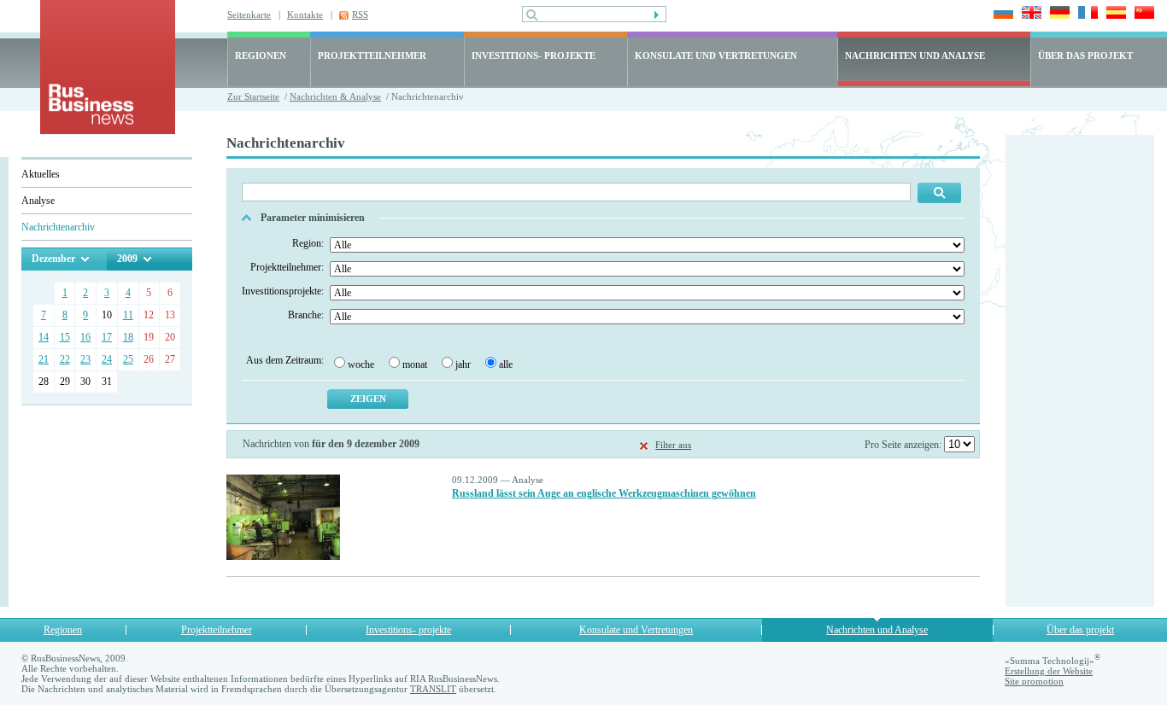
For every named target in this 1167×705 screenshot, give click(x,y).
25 (128, 359)
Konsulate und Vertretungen (636, 630)
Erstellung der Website (1049, 671)
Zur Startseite (253, 96)
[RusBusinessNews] (107, 130)
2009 (127, 259)
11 (128, 315)
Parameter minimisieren (313, 218)
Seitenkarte (249, 14)
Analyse (38, 201)
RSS (360, 14)
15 (65, 337)
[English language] (1029, 14)
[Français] (1085, 14)
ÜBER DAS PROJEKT (1085, 55)
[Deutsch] (1057, 14)
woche (361, 364)
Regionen (63, 630)
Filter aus (673, 445)
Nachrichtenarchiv (58, 227)
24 (107, 359)
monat (414, 364)
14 (43, 337)
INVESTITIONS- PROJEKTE (533, 55)
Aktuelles (40, 174)
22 (65, 359)
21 (43, 359)
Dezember (53, 259)
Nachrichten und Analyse (877, 630)
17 (107, 337)
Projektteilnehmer (216, 630)
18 (128, 337)
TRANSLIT (433, 689)
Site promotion (1034, 681)
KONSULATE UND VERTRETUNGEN (716, 55)
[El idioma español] (1113, 14)
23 (85, 359)
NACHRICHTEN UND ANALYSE (915, 55)
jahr (463, 364)
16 (85, 337)
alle (506, 364)
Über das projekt (1080, 630)
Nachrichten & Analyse (335, 96)
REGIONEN (260, 55)
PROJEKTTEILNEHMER (372, 55)
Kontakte (305, 14)
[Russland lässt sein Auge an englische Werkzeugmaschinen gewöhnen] (283, 556)
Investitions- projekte (408, 630)
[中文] (1141, 14)
